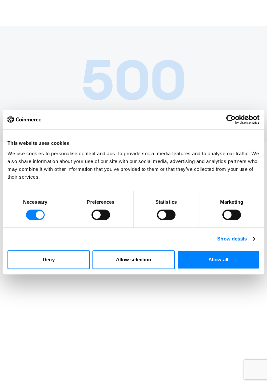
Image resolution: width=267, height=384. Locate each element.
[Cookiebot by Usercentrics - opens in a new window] (231, 119)
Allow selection (133, 259)
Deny (48, 259)
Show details (232, 238)
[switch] (100, 215)
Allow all (218, 259)
